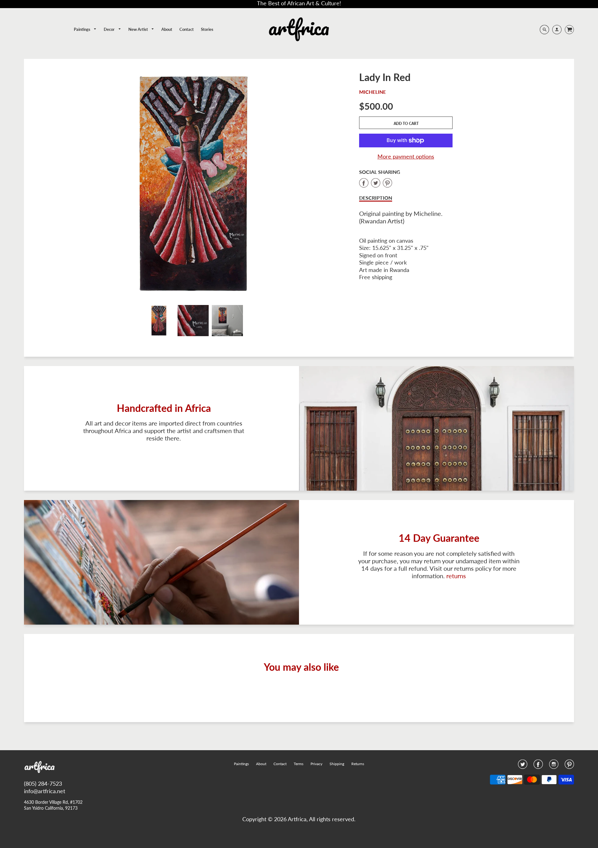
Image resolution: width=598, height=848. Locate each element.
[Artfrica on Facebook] (538, 766)
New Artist (138, 29)
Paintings (82, 29)
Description (375, 198)
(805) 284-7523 (43, 783)
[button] (406, 123)
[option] (193, 183)
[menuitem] (85, 29)
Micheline (372, 92)
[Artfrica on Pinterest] (569, 766)
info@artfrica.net (44, 791)
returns (456, 575)
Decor (110, 29)
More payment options (405, 156)
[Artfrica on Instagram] (553, 766)
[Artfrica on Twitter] (522, 766)
